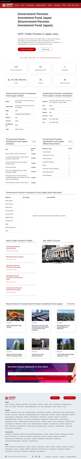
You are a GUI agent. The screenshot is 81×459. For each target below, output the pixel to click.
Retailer (6, 425)
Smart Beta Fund (57, 438)
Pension (24, 423)
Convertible (51, 434)
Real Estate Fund (41, 438)
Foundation (19, 419)
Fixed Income (13, 436)
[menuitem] (7, 405)
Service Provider (49, 438)
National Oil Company (69, 421)
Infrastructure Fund (37, 436)
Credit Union (72, 414)
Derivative (71, 434)
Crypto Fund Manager (9, 416)
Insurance (15, 421)
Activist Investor (14, 412)
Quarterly (51, 404)
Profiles (50, 5)
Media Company (61, 421)
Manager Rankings (41, 5)
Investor (38, 421)
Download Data (45, 49)
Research (14, 406)
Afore (23, 412)
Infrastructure (29, 436)
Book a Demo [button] (55, 397)
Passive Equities (62, 436)
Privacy (64, 406)
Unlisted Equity (25, 440)
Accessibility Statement (71, 456)
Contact (54, 406)
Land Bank (49, 421)
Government (28, 419)
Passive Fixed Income (9, 438)
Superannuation (51, 425)
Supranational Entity (60, 425)
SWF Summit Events (5, 1)
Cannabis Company (45, 414)
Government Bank (36, 419)
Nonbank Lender (18, 423)
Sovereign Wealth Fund (21, 425)
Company (58, 414)
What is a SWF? (20, 406)
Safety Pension (12, 425)
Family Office (50, 416)
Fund (24, 419)
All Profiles (7, 412)
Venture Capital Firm (9, 428)
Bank (63, 412)
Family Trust (56, 416)
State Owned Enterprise (42, 425)
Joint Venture (43, 421)
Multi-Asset (55, 436)
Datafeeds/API (25, 404)
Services (17, 5)
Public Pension (46, 423)
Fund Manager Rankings (66, 404)
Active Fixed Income (24, 434)
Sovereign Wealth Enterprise (31, 406)
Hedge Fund (22, 436)
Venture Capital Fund (33, 440)
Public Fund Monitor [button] (69, 397)
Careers (42, 406)
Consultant (46, 434)
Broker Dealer (14, 414)
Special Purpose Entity (31, 425)
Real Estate (34, 438)
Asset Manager (48, 412)
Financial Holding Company (10, 419)
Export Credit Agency (34, 416)
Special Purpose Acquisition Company (13, 440)
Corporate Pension (65, 414)
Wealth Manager (18, 428)
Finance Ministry (63, 416)
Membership (18, 404)
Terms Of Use (55, 456)
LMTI (39, 406)
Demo (73, 5)
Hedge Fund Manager (64, 419)
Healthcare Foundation (54, 419)
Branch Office (8, 414)
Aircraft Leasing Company (30, 412)
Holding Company (8, 421)
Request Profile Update (27, 49)
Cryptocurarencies (64, 434)
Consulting (46, 404)
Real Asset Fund (27, 438)
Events (69, 5)
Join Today (40, 378)
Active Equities (16, 434)
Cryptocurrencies (40, 446)
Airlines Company (40, 412)
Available (33, 153)
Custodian (47, 446)
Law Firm (55, 421)
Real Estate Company (54, 423)
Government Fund (44, 419)
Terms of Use (59, 406)
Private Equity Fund (19, 438)
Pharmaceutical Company (36, 423)
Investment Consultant (23, 421)
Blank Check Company (69, 412)
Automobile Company (56, 412)
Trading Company (68, 425)
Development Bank (19, 416)
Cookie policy (62, 456)
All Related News (71, 303)
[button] (18, 5)
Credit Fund (57, 434)
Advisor (19, 412)
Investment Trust (32, 421)
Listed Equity (49, 436)
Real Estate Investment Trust (66, 423)
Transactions (57, 5)
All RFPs (7, 446)
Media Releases (48, 406)
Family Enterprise (43, 416)
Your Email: (10, 371)
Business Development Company (33, 414)
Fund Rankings (30, 5)
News (22, 5)
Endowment (26, 416)
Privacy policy (48, 456)
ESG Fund (7, 436)
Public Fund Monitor (33, 404)
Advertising (40, 404)
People (28, 423)
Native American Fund (9, 423)
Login (77, 5)
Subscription (12, 404)
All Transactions (8, 434)
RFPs (64, 5)
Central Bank (52, 414)
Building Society (21, 414)
